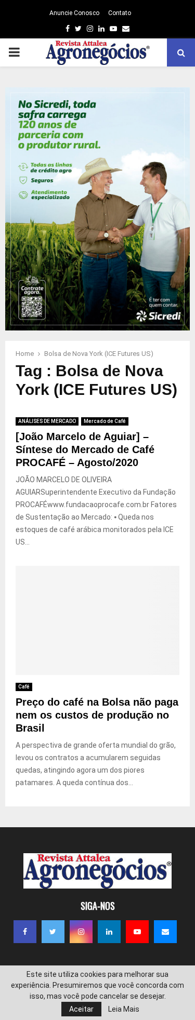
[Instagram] (81, 931)
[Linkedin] (109, 931)
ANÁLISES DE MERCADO (47, 421)
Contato (119, 13)
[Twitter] (53, 931)
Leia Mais (123, 1009)
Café (24, 687)
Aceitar (81, 1009)
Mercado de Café (105, 421)
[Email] (165, 931)
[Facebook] (25, 931)
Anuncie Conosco (74, 13)
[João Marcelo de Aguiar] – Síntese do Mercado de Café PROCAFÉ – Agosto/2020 (85, 449)
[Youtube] (137, 931)
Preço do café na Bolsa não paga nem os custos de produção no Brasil (97, 715)
